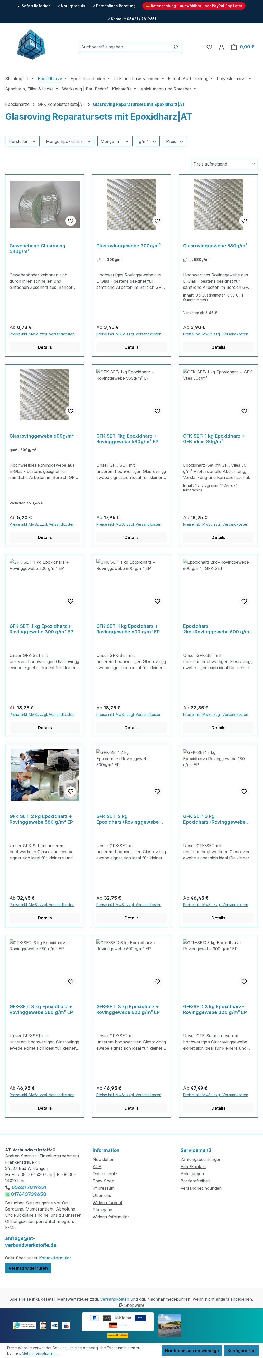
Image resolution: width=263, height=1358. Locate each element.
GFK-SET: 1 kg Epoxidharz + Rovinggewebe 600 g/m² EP (128, 628)
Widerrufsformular (111, 1217)
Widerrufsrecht (107, 1202)
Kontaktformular (55, 1257)
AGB (97, 1166)
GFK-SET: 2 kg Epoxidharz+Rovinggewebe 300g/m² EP (127, 819)
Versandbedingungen (201, 1188)
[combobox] (124, 47)
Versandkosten (114, 1299)
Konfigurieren (242, 1350)
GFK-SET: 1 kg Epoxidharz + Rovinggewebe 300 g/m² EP (41, 628)
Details (45, 347)
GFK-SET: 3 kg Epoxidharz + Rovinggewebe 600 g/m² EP (128, 1009)
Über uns (102, 1195)
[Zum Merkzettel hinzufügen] (70, 221)
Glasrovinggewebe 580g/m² (215, 245)
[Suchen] (175, 47)
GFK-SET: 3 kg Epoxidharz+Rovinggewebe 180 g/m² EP (214, 819)
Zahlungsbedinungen (201, 1159)
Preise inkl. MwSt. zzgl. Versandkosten (42, 334)
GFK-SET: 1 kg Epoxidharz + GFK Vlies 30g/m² (214, 438)
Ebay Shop (103, 1180)
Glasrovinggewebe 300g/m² (128, 245)
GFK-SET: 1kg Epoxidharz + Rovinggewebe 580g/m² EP (127, 438)
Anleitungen (192, 1173)
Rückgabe (102, 1209)
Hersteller (18, 141)
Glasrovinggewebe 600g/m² (42, 436)
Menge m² (111, 141)
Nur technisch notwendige (192, 1350)
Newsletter (103, 1159)
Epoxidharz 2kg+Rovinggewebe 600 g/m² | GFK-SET (217, 629)
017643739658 (28, 1194)
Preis (171, 141)
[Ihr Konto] (221, 47)
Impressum (104, 1188)
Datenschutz (105, 1173)
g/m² (144, 141)
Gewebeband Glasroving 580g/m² (37, 248)
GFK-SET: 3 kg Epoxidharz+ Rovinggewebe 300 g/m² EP (215, 1009)
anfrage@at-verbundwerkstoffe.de (30, 1241)
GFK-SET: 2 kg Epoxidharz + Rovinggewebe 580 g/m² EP (41, 819)
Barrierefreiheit (195, 1180)
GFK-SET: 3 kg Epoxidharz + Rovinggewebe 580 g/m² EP (41, 1009)
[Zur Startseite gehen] (31, 46)
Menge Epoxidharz (65, 141)
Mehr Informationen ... (40, 1353)
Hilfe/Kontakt (193, 1166)
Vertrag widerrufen (28, 1268)
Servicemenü (196, 1150)
